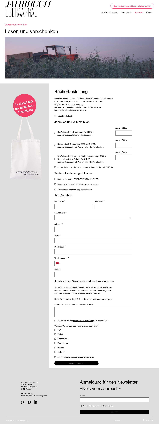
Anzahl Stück (121, 128)
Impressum (117, 420)
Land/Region (60, 213)
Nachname (59, 201)
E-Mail (57, 269)
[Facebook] (29, 402)
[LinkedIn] (35, 402)
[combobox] (93, 217)
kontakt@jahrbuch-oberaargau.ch (34, 396)
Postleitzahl (59, 247)
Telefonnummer (61, 258)
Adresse (58, 224)
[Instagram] (23, 402)
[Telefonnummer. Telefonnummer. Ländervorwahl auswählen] (58, 263)
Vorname (99, 201)
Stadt (57, 235)
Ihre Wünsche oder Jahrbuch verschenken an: (74, 304)
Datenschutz (148, 420)
